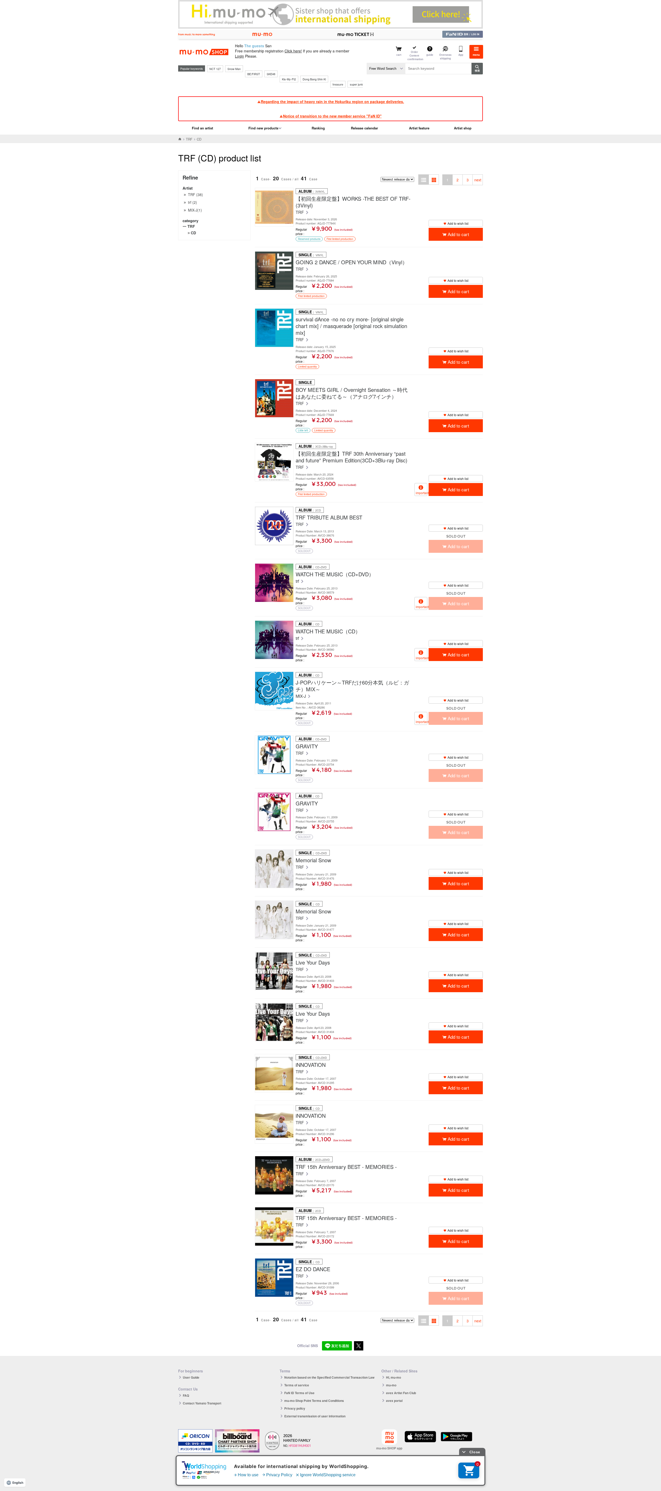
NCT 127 (215, 69)
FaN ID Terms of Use (299, 1393)
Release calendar (364, 128)
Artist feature (419, 128)
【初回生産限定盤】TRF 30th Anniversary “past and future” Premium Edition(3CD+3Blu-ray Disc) (351, 457)
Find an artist (202, 128)
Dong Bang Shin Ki (314, 79)
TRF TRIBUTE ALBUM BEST (329, 517)
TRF (189, 139)
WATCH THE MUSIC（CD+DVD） (335, 574)
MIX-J (301, 696)
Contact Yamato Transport (202, 1403)
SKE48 (271, 74)
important (421, 493)
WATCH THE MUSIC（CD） (328, 631)
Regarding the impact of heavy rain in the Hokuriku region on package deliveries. (332, 101)
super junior (357, 84)
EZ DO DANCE (313, 1269)
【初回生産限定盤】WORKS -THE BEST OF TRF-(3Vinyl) (353, 202)
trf (298, 581)
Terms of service (296, 1385)
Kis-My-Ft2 (289, 79)
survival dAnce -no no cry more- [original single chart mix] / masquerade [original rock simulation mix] (351, 326)
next (477, 179)
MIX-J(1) (195, 210)
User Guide (191, 1377)
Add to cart (458, 234)
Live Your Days (313, 962)
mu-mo (391, 1385)
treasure (338, 84)
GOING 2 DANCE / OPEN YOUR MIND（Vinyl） (351, 262)
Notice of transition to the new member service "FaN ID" (332, 116)
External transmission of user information (314, 1416)
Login (239, 56)
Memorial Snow (313, 860)
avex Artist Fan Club (401, 1393)
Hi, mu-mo (393, 1377)
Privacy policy (294, 1408)
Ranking (318, 128)
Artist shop (462, 128)
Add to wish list (457, 223)
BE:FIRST (253, 74)
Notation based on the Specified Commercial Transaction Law (329, 1377)
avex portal (394, 1400)
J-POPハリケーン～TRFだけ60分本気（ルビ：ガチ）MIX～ (352, 686)
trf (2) (192, 202)
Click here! (293, 50)
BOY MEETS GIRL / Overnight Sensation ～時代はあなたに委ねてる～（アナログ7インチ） (351, 393)
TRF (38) (195, 194)
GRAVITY (307, 746)
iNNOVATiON (311, 1064)
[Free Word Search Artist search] (386, 68)
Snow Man (234, 69)
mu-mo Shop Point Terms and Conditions (314, 1400)
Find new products (263, 128)
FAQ (186, 1395)
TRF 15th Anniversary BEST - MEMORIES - (346, 1166)
